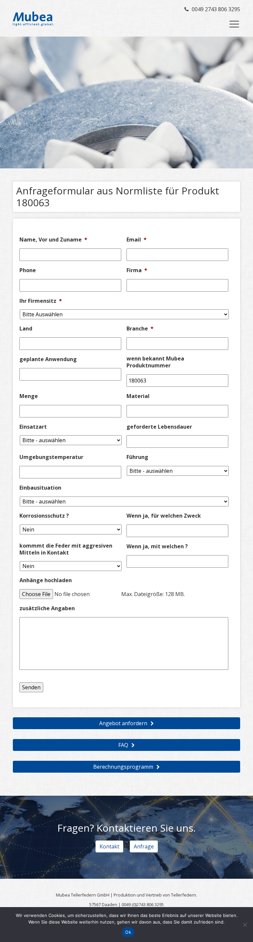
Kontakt (109, 846)
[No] (244, 924)
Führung (137, 457)
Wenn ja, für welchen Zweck (163, 515)
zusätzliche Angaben (47, 608)
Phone (27, 270)
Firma (136, 270)
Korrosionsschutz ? (44, 515)
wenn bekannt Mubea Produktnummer (155, 362)
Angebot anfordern (123, 723)
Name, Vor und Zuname (53, 239)
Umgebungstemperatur (51, 457)
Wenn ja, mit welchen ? (157, 546)
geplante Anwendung (48, 359)
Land (25, 328)
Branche (140, 328)
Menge (28, 396)
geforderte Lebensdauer (159, 426)
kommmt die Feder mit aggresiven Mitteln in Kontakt (65, 549)
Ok (128, 932)
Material (138, 396)
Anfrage (144, 846)
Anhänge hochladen (45, 580)
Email (136, 239)
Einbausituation (40, 487)
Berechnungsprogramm (123, 766)
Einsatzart (33, 426)
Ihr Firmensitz (40, 301)
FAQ (123, 745)
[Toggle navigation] (234, 24)
